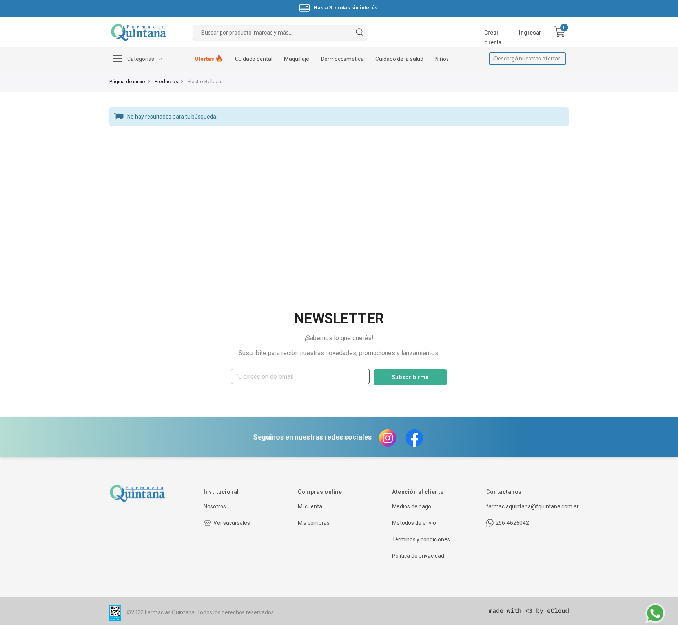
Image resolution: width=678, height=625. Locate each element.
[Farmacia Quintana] (139, 32)
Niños (442, 59)
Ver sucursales (231, 523)
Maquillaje (296, 59)
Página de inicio (127, 81)
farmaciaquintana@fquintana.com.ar (532, 506)
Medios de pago (411, 506)
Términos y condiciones (421, 539)
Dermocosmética (342, 59)
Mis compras (314, 523)
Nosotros (215, 506)
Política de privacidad (418, 556)
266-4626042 (512, 523)
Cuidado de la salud (399, 59)
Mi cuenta (310, 506)
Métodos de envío (414, 523)
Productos (166, 81)
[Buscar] (359, 34)
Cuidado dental (253, 59)
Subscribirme (410, 377)
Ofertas (205, 59)
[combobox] (280, 33)
